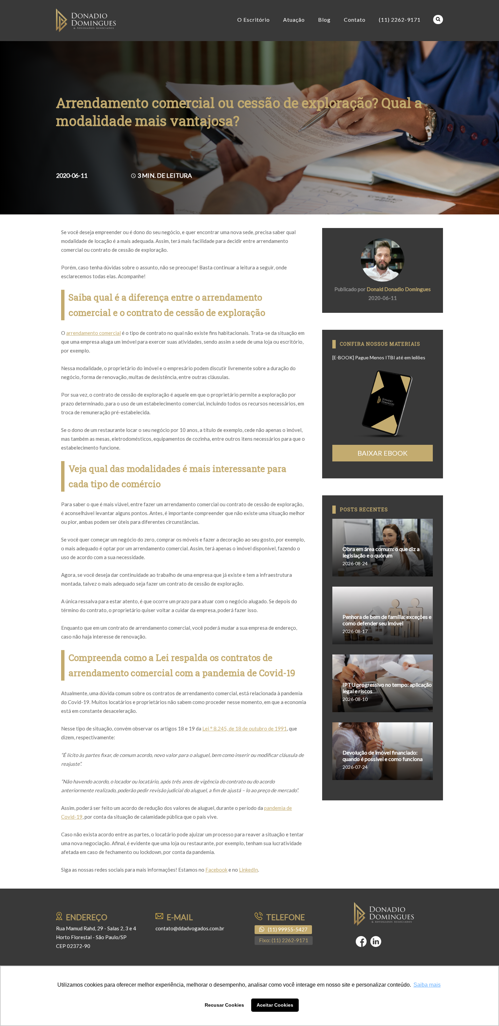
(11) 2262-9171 (400, 19)
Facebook (216, 870)
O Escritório (253, 19)
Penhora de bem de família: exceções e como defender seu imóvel (387, 619)
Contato (355, 19)
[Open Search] (438, 19)
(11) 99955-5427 (288, 929)
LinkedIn (248, 870)
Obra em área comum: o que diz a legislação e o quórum (381, 552)
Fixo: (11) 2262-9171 (283, 940)
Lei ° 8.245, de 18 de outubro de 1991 (244, 728)
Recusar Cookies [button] (224, 1005)
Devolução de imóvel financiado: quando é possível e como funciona (383, 755)
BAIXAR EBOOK (382, 453)
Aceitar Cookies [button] (275, 1005)
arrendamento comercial (93, 333)
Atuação (294, 19)
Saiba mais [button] (427, 985)
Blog (324, 19)
